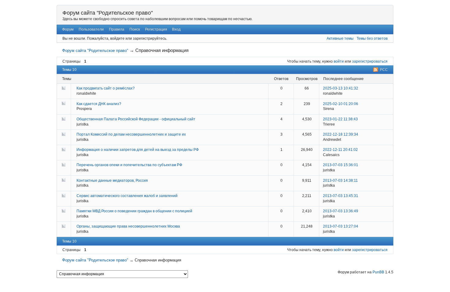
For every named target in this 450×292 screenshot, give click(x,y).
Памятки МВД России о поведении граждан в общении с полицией (134, 211)
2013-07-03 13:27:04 (340, 226)
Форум (67, 29)
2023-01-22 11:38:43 (340, 119)
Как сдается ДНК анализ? (99, 104)
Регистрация (156, 29)
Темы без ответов (372, 38)
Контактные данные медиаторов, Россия (112, 180)
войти (339, 61)
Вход (176, 29)
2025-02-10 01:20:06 (340, 104)
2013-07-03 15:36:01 (340, 165)
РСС (384, 70)
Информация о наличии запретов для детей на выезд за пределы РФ (138, 150)
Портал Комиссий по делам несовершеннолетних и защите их (131, 134)
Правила (116, 29)
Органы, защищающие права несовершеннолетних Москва (128, 226)
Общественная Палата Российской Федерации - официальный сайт (136, 119)
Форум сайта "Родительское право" (107, 13)
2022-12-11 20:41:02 (340, 150)
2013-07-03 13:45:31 (340, 196)
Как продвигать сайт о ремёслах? (106, 88)
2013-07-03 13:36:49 (340, 211)
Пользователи (91, 29)
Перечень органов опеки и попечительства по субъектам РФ (129, 165)
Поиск (134, 29)
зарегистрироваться (370, 61)
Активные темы (340, 38)
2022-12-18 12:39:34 (340, 134)
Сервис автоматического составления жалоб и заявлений (127, 196)
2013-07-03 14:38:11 (340, 180)
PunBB (378, 272)
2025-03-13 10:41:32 (340, 88)
